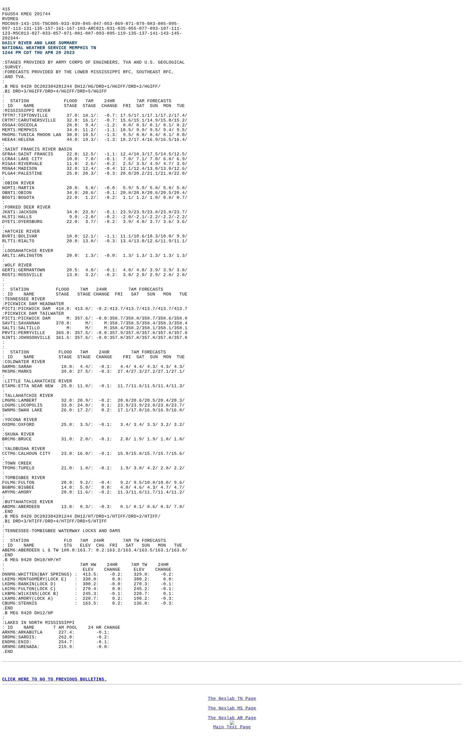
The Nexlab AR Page (232, 718)
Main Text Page (232, 727)
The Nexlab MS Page (232, 708)
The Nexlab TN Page (232, 698)
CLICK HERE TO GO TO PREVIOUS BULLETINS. (54, 679)
